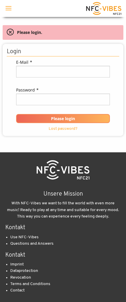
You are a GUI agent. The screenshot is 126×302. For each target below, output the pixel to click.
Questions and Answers (32, 243)
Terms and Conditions (30, 284)
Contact (17, 290)
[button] (63, 118)
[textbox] (63, 71)
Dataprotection (24, 271)
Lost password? (63, 129)
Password (27, 90)
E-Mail (24, 62)
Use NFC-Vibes (24, 237)
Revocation (20, 277)
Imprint (17, 264)
